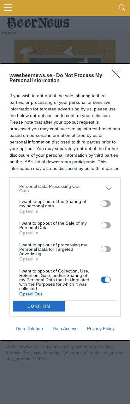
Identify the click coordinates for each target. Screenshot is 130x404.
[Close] (118, 76)
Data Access (65, 328)
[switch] (106, 203)
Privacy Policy (101, 328)
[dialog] (65, 202)
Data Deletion (29, 328)
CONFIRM (39, 306)
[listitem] (65, 188)
